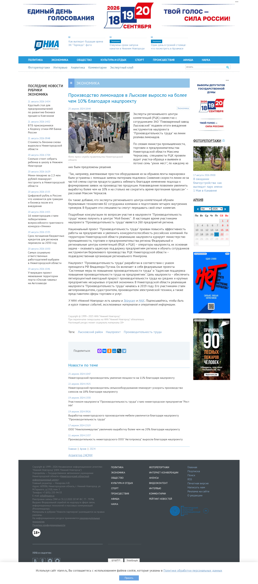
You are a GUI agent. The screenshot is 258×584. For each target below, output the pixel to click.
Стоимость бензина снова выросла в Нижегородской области (45, 145)
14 (216, 230)
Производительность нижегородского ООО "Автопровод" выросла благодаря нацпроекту (125, 439)
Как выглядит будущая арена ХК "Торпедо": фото (85, 43)
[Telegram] (124, 351)
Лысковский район (90, 332)
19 (207, 234)
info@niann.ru (47, 495)
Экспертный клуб (121, 67)
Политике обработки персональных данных (192, 570)
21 (216, 234)
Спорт (139, 60)
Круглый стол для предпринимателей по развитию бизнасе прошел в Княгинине (41, 110)
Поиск (191, 475)
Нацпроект (113, 332)
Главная (72, 448)
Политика (35, 60)
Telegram (129, 301)
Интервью (60, 67)
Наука (206, 60)
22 (222, 234)
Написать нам (196, 487)
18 (201, 234)
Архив (83, 448)
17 (197, 234)
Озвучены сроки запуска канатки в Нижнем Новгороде (127, 46)
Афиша (188, 60)
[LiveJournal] (119, 351)
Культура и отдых (113, 60)
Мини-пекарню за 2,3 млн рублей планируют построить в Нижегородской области (46, 181)
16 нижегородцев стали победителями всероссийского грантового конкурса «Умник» (45, 221)
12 (207, 230)
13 (211, 230)
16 (227, 230)
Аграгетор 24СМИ (80, 455)
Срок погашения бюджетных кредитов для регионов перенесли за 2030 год (46, 239)
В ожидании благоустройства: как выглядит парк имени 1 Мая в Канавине (207, 184)
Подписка (193, 471)
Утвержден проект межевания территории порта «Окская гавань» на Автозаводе (43, 278)
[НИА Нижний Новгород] (46, 50)
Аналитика (78, 67)
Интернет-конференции (163, 472)
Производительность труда (142, 332)
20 (211, 234)
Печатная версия (198, 483)
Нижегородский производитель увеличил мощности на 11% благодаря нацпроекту (121, 377)
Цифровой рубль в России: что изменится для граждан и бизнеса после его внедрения (45, 201)
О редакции (194, 495)
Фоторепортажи (39, 67)
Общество (84, 60)
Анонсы (154, 477)
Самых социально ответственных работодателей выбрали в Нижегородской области (44, 258)
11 (201, 230)
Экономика (59, 60)
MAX (141, 301)
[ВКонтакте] (104, 351)
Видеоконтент (158, 483)
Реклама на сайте (198, 491)
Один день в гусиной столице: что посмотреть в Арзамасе (168, 46)
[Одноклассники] (109, 351)
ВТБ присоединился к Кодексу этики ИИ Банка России (44, 129)
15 (222, 230)
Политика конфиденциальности (48, 525)
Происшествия (163, 60)
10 (197, 230)
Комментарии (97, 67)
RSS (189, 479)
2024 (92, 448)
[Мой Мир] (114, 351)
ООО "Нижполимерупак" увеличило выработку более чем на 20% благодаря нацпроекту (124, 429)
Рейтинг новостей (160, 498)
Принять (129, 578)
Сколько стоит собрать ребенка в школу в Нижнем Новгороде (45, 162)
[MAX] (99, 351)
